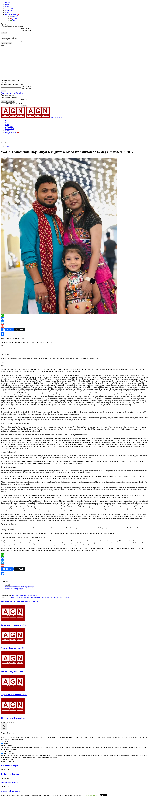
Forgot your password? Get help (12, 93)
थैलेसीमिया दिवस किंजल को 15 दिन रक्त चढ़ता (19, 587)
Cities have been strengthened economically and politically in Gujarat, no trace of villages (39, 597)
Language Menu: (11, 14)
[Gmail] (74, 326)
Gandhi (7, 12)
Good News (9, 10)
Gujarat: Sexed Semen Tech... (14, 694)
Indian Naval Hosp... (10, 782)
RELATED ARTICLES (10, 601)
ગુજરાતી (15, 16)
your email (24, 41)
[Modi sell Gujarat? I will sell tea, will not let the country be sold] (13, 667)
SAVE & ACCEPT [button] (7, 759)
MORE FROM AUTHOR (28, 601)
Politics (7, 3)
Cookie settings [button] (91, 795)
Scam (7, 5)
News (7, 7)
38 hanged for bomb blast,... (13, 625)
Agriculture (9, 8)
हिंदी (13, 20)
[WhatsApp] (74, 315)
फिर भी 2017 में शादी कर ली (14, 589)
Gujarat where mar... (10, 791)
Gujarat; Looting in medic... (13, 648)
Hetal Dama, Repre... (10, 765)
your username (26, 28)
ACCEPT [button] (103, 795)
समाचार (7, 146)
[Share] (74, 334)
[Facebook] (74, 319)
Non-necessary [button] (6, 751)
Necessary (7, 743)
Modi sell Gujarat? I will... (12, 671)
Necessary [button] (4, 741)
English (14, 18)
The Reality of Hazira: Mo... (13, 718)
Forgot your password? (9, 35)
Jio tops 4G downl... (10, 774)
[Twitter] (74, 322)
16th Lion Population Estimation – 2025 (25, 595)
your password (26, 30)
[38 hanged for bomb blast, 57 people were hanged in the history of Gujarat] (13, 620)
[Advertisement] (74, 63)
